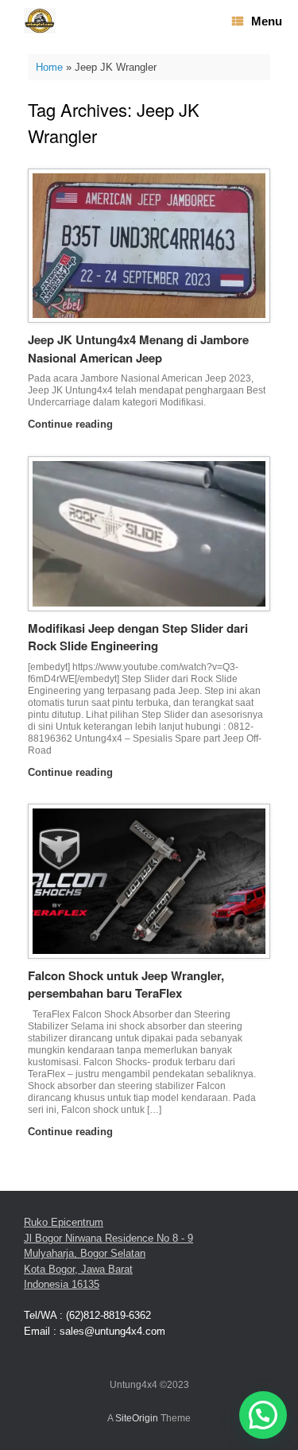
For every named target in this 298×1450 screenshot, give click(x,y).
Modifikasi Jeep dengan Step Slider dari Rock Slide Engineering (138, 637)
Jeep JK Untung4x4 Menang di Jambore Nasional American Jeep (138, 348)
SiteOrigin (136, 1418)
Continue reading (72, 424)
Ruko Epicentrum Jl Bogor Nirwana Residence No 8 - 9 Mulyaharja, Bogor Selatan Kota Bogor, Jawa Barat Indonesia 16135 (108, 1253)
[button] (263, 1415)
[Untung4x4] (40, 21)
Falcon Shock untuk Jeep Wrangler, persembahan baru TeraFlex (126, 984)
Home (49, 67)
